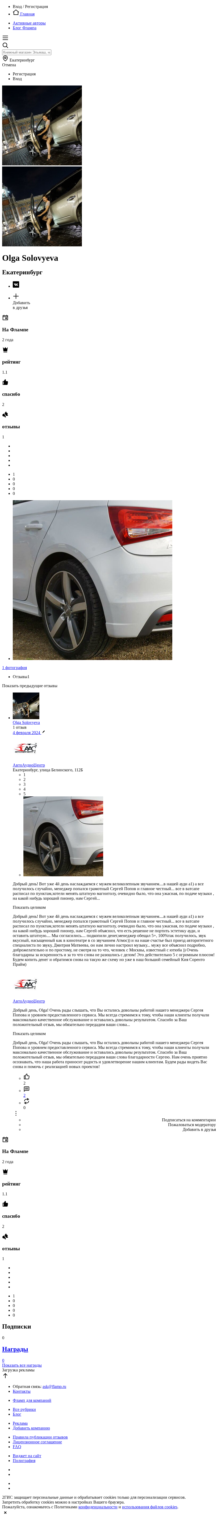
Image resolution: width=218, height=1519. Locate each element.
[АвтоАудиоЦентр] (26, 760)
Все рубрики (24, 1409)
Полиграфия (24, 1460)
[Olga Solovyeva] (114, 285)
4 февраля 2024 (27, 732)
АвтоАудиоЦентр (29, 765)
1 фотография (14, 667)
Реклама (20, 1423)
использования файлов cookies (149, 1507)
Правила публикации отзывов (40, 1437)
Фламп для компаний (32, 1400)
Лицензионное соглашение (37, 1442)
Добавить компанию (31, 1428)
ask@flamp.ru (54, 1386)
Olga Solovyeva (26, 722)
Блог (17, 1414)
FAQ (17, 1446)
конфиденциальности (98, 1507)
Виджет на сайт (27, 1455)
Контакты (22, 1391)
